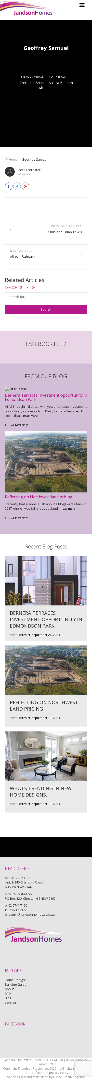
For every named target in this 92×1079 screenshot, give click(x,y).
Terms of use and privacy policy (46, 1073)
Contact (10, 1002)
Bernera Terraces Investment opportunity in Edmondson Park (46, 397)
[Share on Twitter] (17, 186)
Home (13, 159)
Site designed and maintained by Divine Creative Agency (46, 1077)
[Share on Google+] (25, 186)
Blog (8, 998)
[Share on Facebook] (9, 186)
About (9, 989)
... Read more (29, 416)
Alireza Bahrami (61, 82)
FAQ (8, 993)
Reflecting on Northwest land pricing (38, 497)
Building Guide (15, 984)
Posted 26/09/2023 (16, 425)
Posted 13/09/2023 (16, 518)
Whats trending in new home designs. (40, 791)
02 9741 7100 (17, 905)
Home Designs (15, 980)
